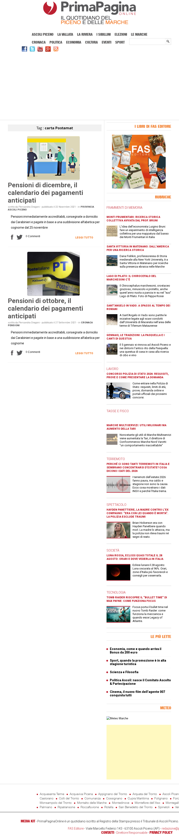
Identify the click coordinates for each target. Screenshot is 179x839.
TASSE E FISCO (118, 411)
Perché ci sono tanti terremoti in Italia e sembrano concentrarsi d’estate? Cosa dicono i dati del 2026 (138, 467)
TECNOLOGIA (116, 592)
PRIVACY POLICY (161, 832)
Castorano (46, 798)
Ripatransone (66, 807)
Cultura (91, 42)
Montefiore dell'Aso (147, 802)
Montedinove (120, 802)
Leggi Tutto (84, 237)
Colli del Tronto (69, 798)
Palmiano (46, 807)
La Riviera (85, 34)
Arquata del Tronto (145, 794)
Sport (120, 42)
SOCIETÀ (113, 550)
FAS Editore (76, 828)
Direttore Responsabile (131, 832)
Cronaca (39, 42)
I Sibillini (103, 34)
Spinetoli (164, 807)
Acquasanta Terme (52, 794)
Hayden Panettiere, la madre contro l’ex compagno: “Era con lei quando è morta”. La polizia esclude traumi (138, 513)
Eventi (106, 42)
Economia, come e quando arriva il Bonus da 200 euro (135, 650)
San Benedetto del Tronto (136, 807)
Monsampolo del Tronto (56, 802)
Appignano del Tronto (112, 794)
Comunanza (92, 798)
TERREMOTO (116, 459)
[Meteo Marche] (117, 718)
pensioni (14, 325)
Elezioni (121, 34)
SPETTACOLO (116, 505)
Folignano (161, 798)
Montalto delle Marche (92, 802)
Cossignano (114, 798)
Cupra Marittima (138, 798)
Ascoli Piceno (42, 34)
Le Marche (139, 34)
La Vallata (65, 34)
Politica (56, 42)
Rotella (108, 807)
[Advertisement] (89, 85)
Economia (73, 42)
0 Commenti (33, 236)
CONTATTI (107, 832)
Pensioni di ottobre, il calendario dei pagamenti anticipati (45, 308)
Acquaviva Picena (81, 794)
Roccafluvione (90, 807)
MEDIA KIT (28, 821)
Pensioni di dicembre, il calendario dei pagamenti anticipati (45, 192)
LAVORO (112, 369)
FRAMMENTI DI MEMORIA (124, 208)
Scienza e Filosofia (124, 672)
